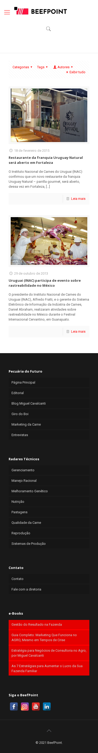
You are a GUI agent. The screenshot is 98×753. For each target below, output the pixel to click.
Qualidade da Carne (26, 523)
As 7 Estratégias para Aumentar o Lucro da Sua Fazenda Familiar (47, 668)
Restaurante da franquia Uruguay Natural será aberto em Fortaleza (46, 160)
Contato (17, 579)
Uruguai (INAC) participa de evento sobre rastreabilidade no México (45, 283)
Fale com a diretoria (26, 589)
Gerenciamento (22, 470)
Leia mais (78, 199)
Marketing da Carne (26, 424)
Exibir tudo (77, 72)
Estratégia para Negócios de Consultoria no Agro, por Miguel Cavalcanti (49, 653)
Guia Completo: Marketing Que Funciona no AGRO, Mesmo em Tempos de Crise (44, 637)
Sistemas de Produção (28, 544)
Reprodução (20, 533)
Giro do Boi (19, 414)
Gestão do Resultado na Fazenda (36, 624)
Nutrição (17, 502)
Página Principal (23, 382)
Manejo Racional (24, 481)
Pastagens (19, 512)
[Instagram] (25, 706)
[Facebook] (14, 706)
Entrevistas (19, 435)
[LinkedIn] (47, 706)
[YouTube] (36, 706)
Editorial (17, 393)
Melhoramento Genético (29, 491)
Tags (40, 67)
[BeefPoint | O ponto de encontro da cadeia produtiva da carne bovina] (40, 10)
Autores (63, 67)
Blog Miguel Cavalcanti (28, 403)
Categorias (21, 67)
